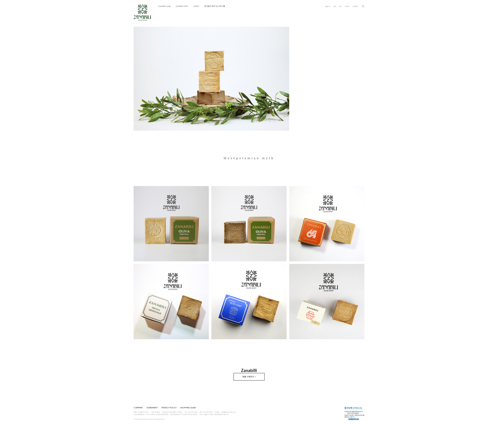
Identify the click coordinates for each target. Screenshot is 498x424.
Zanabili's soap (164, 6)
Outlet (196, 6)
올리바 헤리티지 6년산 (146, 333)
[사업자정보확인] (162, 414)
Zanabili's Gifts (182, 6)
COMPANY (138, 407)
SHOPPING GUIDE (188, 407)
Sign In (327, 6)
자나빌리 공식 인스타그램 (214, 6)
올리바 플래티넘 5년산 (224, 333)
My (340, 6)
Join (334, 6)
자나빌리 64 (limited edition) (304, 255)
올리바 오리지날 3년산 (146, 255)
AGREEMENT (152, 407)
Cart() (355, 6)
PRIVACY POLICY (169, 407)
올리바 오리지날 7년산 (224, 255)
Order (347, 6)
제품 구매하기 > (249, 376)
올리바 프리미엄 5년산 (302, 333)
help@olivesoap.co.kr (228, 412)
